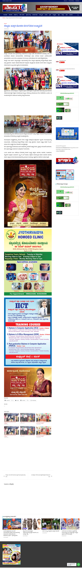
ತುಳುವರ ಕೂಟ (34, 15)
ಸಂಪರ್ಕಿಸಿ (71, 15)
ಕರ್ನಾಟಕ (10, 15)
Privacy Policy (71, 1)
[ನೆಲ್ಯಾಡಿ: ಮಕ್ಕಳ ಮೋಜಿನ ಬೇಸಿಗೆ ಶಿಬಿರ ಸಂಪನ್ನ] (27, 417)
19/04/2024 (6, 29)
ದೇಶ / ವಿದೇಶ (22, 15)
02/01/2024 (25, 536)
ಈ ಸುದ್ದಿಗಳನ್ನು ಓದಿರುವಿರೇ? (9, 517)
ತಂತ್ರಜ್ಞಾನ (54, 15)
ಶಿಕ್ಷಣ (59, 15)
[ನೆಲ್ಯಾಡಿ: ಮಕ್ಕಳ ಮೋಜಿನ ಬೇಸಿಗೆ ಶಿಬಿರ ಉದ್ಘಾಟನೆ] (11, 417)
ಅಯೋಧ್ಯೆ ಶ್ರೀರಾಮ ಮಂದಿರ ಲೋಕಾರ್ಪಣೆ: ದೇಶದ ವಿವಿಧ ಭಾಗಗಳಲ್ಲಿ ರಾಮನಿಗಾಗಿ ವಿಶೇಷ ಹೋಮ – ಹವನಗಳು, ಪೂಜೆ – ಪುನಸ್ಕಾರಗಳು (11, 533)
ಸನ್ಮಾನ (63, 15)
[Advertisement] (28, 106)
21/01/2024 (5, 537)
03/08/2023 (64, 536)
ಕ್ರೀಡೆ (50, 15)
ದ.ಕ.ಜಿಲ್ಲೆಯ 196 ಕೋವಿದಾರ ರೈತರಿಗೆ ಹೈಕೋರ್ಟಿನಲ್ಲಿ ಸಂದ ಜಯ (40, 476)
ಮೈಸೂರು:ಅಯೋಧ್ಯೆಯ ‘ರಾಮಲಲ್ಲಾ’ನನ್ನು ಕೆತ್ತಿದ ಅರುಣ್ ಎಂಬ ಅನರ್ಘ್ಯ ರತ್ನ (30, 532)
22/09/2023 (44, 533)
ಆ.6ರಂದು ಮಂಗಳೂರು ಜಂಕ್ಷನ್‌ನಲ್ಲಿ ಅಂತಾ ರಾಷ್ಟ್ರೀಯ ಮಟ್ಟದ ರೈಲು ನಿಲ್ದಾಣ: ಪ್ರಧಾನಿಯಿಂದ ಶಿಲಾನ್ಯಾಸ (70, 532)
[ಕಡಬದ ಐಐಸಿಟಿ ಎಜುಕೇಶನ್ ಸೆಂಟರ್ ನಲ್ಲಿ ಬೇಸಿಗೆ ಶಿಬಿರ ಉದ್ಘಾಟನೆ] (43, 417)
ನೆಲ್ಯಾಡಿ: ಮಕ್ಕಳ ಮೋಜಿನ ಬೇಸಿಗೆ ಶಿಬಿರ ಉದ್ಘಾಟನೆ (10, 422)
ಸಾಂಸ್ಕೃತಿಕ (41, 15)
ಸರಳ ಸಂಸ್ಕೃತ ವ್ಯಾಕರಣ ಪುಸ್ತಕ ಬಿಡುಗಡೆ (50, 531)
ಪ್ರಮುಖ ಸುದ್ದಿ (28, 15)
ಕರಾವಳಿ (15, 15)
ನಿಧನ (67, 15)
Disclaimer (77, 1)
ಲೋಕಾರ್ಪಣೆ (5, 528)
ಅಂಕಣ (46, 15)
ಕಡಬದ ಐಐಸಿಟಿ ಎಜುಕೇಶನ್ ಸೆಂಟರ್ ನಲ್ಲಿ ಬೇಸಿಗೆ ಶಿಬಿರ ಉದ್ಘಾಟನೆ (42, 422)
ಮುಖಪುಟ (5, 15)
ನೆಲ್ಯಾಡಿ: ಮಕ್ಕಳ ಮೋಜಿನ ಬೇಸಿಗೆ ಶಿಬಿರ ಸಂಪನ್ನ (27, 422)
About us (65, 1)
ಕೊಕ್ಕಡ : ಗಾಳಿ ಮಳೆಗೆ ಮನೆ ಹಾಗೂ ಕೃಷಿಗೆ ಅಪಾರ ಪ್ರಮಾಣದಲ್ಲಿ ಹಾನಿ (15, 476)
